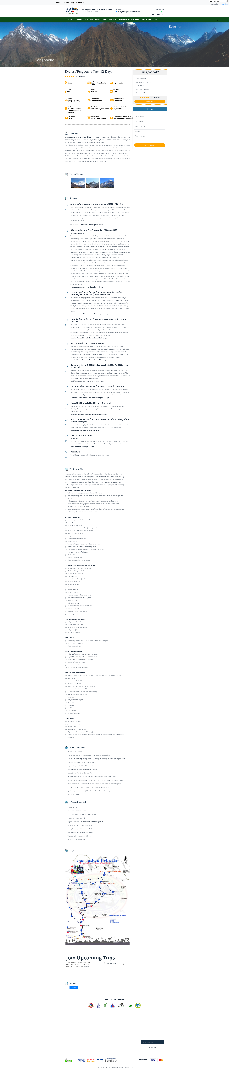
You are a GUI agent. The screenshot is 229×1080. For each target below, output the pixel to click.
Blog (72, 3)
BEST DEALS (79, 20)
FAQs (156, 20)
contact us (87, 966)
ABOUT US (93, 1036)
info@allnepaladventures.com (129, 12)
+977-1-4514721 (75, 1038)
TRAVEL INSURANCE (113, 1044)
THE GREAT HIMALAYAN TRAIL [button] (129, 20)
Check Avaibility (150, 101)
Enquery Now (149, 145)
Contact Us (80, 3)
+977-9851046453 (73, 1041)
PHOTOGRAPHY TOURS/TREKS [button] (105, 20)
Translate (225, 4)
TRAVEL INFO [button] (146, 20)
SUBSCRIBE (152, 1047)
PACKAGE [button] (68, 20)
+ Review (73, 987)
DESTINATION (94, 1034)
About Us (66, 3)
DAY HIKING (89, 20)
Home (58, 3)
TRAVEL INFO (111, 1047)
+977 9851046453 (158, 14)
